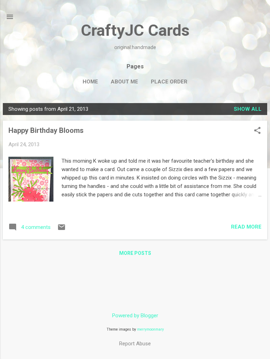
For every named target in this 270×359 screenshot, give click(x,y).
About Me (124, 82)
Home (90, 82)
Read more (246, 227)
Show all (248, 109)
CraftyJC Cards (135, 30)
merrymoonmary (150, 329)
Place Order (169, 82)
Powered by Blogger (135, 315)
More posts (135, 253)
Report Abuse (135, 343)
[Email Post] (61, 229)
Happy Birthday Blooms (46, 130)
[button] (257, 131)
